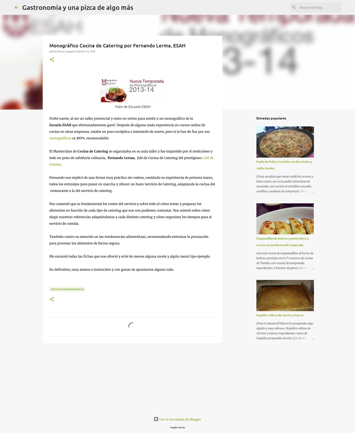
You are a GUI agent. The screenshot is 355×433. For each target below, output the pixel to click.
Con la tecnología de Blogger (180, 419)
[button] (51, 60)
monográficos (60, 138)
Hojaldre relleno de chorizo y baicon (279, 315)
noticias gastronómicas (67, 289)
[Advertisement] (132, 378)
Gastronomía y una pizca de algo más (77, 7)
